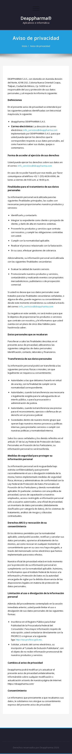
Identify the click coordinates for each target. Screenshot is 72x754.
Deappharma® (36, 18)
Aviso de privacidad (40, 46)
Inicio (24, 46)
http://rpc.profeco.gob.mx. (28, 639)
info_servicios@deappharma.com (40, 130)
